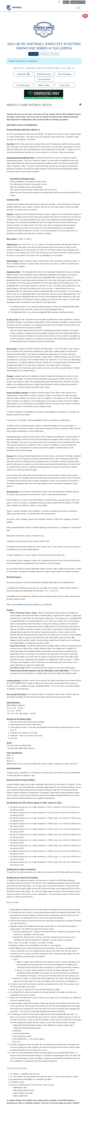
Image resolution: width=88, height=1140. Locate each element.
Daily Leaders (44, 85)
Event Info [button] (22, 74)
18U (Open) (54, 54)
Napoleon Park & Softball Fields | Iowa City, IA (50, 68)
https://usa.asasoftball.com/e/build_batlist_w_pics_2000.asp (29, 605)
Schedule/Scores (44, 74)
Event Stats (65, 85)
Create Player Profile (77, 2)
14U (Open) (33, 54)
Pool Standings (64, 74)
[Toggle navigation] (78, 8)
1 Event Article (44, 79)
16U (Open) (44, 54)
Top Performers (23, 85)
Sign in (66, 2)
